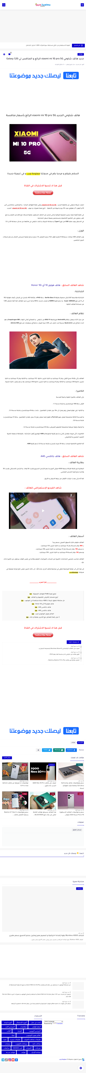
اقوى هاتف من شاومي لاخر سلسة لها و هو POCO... (63, 654)
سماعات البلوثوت (21, 1044)
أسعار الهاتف (36, 1027)
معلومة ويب (33, 174)
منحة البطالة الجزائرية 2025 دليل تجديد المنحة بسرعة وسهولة (49, 45)
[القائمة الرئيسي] (82, 4)
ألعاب (8, 1031)
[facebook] (16, 1059)
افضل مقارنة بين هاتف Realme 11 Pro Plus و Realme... (63, 660)
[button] (71, 750)
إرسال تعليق (77, 830)
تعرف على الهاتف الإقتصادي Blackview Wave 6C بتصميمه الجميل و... (58, 648)
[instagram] (9, 1059)
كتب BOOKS (17, 1048)
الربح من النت (10, 1027)
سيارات (7, 1044)
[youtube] (13, 1059)
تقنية (5, 1039)
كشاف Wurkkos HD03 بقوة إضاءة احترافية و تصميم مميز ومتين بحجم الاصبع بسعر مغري (46, 936)
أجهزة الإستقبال (21, 1022)
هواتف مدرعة (10, 1052)
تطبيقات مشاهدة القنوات (32, 1039)
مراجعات (6, 1048)
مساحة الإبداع (36, 1052)
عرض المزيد (7, 757)
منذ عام (80, 781)
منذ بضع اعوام (74, 646)
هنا (22, 600)
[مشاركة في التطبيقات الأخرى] (38, 750)
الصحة (20, 1031)
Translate (59, 1023)
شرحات (38, 1048)
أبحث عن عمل (36, 1022)
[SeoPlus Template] (83, 1059)
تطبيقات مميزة (15, 1039)
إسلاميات (23, 1027)
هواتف (81, 54)
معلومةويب (74, 572)
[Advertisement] (43, 26)
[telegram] (3, 1059)
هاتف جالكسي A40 (50, 456)
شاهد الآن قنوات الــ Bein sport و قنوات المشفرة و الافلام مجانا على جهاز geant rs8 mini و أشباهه (41, 1004)
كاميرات (29, 1048)
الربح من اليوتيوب (35, 1031)
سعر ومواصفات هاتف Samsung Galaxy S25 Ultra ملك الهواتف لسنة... (72, 785)
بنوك (12, 1035)
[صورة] (78, 986)
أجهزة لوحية (8, 1022)
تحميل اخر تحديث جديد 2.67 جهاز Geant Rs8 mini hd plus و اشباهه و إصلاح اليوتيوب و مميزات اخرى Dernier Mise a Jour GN (36, 995)
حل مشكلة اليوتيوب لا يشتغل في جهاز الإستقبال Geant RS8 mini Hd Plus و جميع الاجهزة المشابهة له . (39, 985)
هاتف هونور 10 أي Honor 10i (45, 285)
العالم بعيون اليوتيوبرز (33, 1035)
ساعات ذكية (37, 1044)
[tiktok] (6, 1059)
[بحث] (3, 4)
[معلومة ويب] (43, 5)
